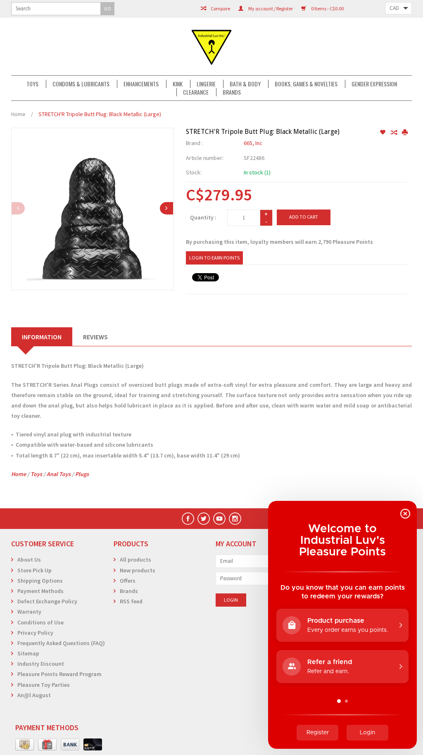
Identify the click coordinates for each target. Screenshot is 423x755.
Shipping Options (40, 580)
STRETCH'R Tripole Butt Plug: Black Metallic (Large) (99, 114)
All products (135, 559)
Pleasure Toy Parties (43, 684)
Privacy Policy (35, 632)
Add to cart (303, 217)
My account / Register (270, 8)
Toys (32, 84)
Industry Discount (40, 663)
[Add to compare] (394, 132)
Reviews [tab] (95, 337)
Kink (178, 84)
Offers (127, 580)
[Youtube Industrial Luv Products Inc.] (219, 518)
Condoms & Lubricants (80, 84)
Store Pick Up (34, 570)
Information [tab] (42, 337)
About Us (29, 559)
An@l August (34, 695)
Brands (232, 92)
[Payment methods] (24, 744)
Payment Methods (40, 591)
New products (137, 570)
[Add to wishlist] (383, 132)
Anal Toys (59, 474)
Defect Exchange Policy (47, 601)
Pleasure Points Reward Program (59, 674)
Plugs (82, 474)
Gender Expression (374, 84)
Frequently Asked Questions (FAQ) (61, 643)
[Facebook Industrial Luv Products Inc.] (188, 518)
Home (18, 114)
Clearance (196, 92)
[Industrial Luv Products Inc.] (211, 46)
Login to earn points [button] (214, 258)
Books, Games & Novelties (306, 84)
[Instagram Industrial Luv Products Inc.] (235, 518)
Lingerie (206, 84)
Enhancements (141, 84)
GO (107, 8)
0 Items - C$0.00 (327, 8)
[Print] (405, 132)
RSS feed (131, 601)
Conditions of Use (40, 622)
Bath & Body (245, 84)
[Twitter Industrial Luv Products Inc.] (203, 518)
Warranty (29, 611)
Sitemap (28, 653)
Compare (220, 8)
